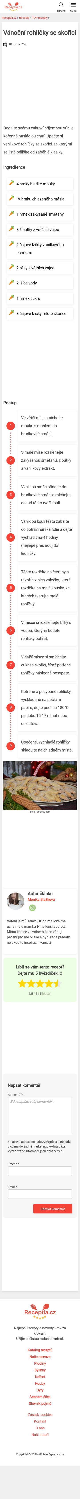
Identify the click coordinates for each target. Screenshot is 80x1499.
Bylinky (40, 1370)
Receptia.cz (9, 17)
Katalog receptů (40, 1350)
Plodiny (40, 1363)
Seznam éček (40, 1397)
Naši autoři (40, 1435)
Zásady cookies (40, 1415)
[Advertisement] (40, 81)
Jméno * (13, 1164)
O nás (40, 1428)
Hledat (61, 11)
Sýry (40, 1390)
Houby (40, 1383)
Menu (73, 11)
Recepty (24, 17)
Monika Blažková (41, 899)
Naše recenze (40, 1357)
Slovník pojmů (40, 1403)
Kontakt (40, 1421)
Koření (40, 1377)
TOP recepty (40, 17)
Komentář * (16, 1095)
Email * (12, 1187)
